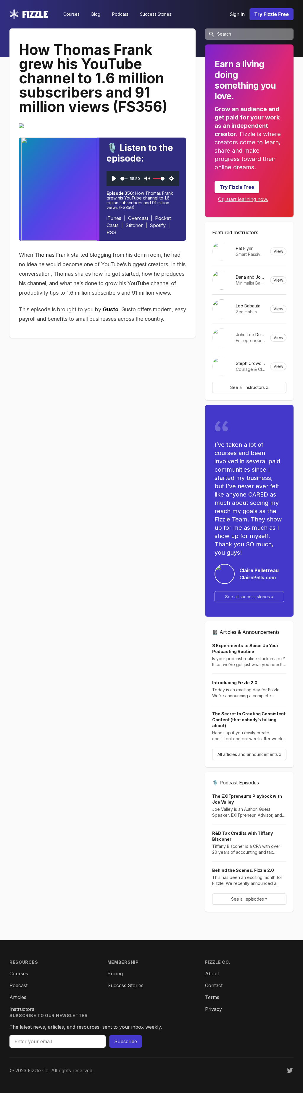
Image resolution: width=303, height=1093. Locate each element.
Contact (214, 985)
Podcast (120, 14)
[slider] (124, 178)
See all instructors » (249, 387)
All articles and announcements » (249, 754)
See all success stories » (249, 596)
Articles (17, 997)
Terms (212, 997)
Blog (95, 14)
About (212, 973)
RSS (111, 232)
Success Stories (155, 14)
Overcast (138, 218)
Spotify (158, 225)
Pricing (115, 973)
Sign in (237, 14)
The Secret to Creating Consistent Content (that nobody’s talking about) (249, 719)
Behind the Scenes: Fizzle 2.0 (243, 870)
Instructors (21, 1009)
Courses (71, 14)
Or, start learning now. (243, 199)
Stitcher (134, 225)
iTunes (114, 218)
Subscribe (125, 1041)
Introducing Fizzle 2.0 (234, 682)
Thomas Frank (52, 255)
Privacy (213, 1009)
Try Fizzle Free (271, 14)
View (278, 251)
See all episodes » (249, 898)
